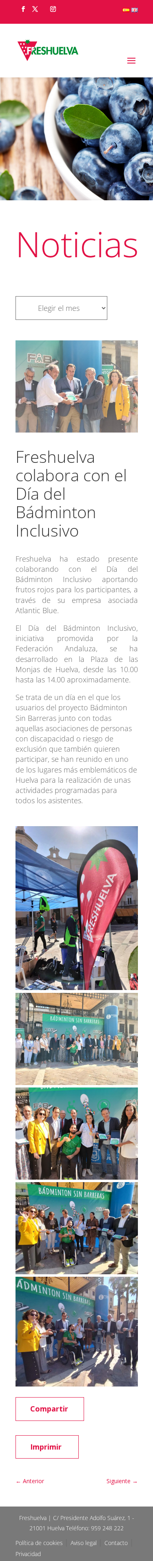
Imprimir (46, 1447)
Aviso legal (84, 1543)
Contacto (116, 1543)
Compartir (49, 1409)
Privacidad (28, 1554)
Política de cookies (40, 1543)
